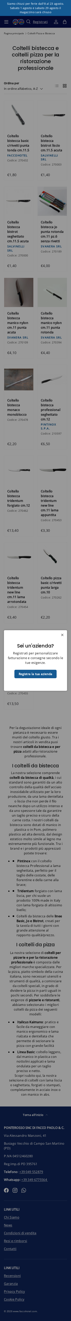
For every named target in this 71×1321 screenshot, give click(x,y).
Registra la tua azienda (35, 674)
